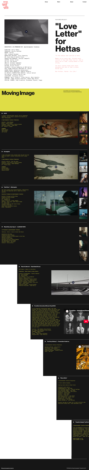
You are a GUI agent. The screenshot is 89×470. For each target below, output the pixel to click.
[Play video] (26, 31)
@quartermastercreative (7, 468)
